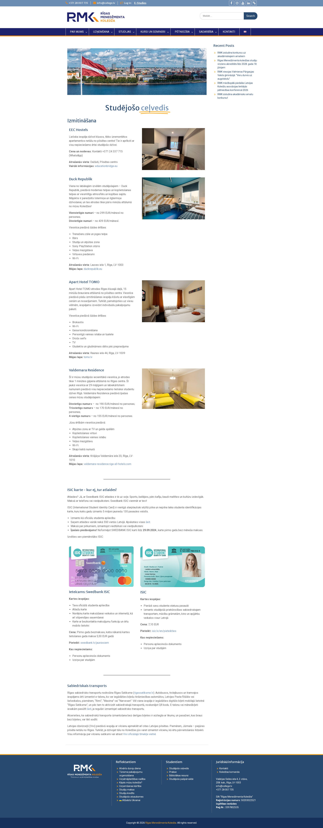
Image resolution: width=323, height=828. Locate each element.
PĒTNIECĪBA (182, 31)
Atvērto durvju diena (130, 768)
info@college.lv (106, 3)
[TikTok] (254, 3)
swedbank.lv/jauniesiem (94, 642)
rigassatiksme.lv (143, 692)
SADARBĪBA (206, 31)
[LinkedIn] (248, 3)
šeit (148, 522)
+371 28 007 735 (78, 3)
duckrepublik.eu (93, 269)
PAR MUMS (77, 31)
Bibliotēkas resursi (178, 775)
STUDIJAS (125, 31)
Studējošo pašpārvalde (181, 779)
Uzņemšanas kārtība (130, 786)
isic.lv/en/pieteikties (164, 631)
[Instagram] (237, 3)
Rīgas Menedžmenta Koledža (160, 822)
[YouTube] (242, 3)
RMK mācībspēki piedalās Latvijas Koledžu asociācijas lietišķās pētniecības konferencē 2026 (235, 86)
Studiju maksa (126, 789)
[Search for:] (228, 15)
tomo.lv (88, 357)
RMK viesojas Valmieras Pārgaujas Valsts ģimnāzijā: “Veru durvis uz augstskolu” (236, 75)
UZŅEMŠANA (101, 31)
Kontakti (223, 768)
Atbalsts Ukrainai (131, 800)
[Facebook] (231, 3)
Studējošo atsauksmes (131, 796)
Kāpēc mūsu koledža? (130, 782)
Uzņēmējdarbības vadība (132, 779)
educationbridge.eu (106, 166)
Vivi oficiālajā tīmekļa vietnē (139, 734)
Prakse (173, 772)
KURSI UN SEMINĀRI (152, 31)
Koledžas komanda (229, 772)
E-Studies (140, 3)
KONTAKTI (229, 31)
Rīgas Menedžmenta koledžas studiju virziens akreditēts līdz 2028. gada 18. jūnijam (237, 64)
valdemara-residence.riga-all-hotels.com (107, 464)
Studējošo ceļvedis (179, 768)
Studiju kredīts (126, 793)
